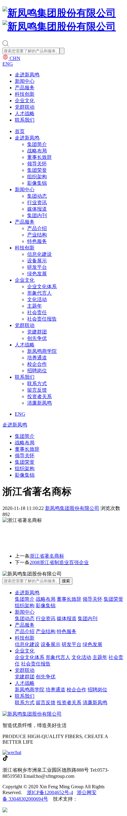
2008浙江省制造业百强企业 (59, 562)
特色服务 (37, 241)
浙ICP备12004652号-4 (50, 792)
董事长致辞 (39, 157)
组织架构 (37, 176)
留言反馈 (37, 390)
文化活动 (37, 299)
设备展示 (37, 260)
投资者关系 (39, 396)
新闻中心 (25, 81)
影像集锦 (37, 183)
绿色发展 (37, 273)
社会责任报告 (42, 318)
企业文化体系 (42, 286)
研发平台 (37, 267)
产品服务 (25, 87)
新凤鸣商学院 (42, 351)
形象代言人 (39, 293)
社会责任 (37, 312)
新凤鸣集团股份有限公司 (72, 508)
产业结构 (37, 234)
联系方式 (37, 383)
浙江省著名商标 (47, 556)
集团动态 (37, 196)
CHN (14, 58)
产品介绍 (37, 228)
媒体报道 (37, 209)
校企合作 (37, 364)
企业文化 (25, 100)
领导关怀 (37, 163)
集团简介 (37, 144)
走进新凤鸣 (27, 74)
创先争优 (37, 338)
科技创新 (25, 94)
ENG (7, 64)
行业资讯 (37, 202)
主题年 (34, 306)
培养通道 (37, 357)
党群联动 (25, 107)
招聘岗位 (37, 370)
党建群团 (37, 331)
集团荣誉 (37, 170)
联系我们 (25, 120)
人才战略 (25, 113)
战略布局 (37, 150)
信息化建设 (39, 254)
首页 (20, 131)
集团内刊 (37, 215)
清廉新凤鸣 (39, 403)
